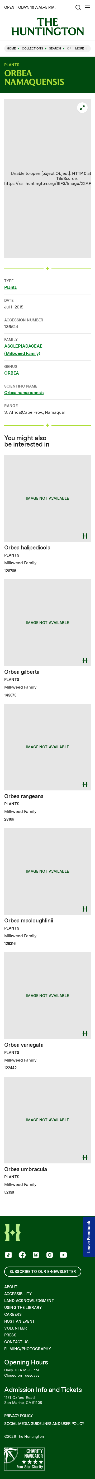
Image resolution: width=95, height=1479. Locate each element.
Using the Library (23, 1307)
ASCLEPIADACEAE (23, 346)
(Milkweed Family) (22, 353)
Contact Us (16, 1342)
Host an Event (19, 1321)
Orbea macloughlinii (28, 920)
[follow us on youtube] (62, 1255)
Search (55, 48)
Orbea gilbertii (21, 672)
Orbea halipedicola (27, 547)
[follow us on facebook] (21, 1255)
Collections (32, 48)
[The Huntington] (47, 26)
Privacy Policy (18, 1416)
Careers (13, 1314)
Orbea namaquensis (24, 392)
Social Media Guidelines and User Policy (44, 1424)
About (10, 1287)
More (79, 48)
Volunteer (15, 1328)
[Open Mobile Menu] (87, 7)
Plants (10, 287)
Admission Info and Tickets (43, 1390)
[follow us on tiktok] (8, 1255)
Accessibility (18, 1294)
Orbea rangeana (24, 796)
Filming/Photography (27, 1349)
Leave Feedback (88, 1237)
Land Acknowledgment (29, 1301)
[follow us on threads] (35, 1255)
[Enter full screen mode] (82, 107)
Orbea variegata (24, 1045)
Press (10, 1335)
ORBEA (11, 373)
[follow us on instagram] (49, 1255)
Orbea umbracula (25, 1169)
